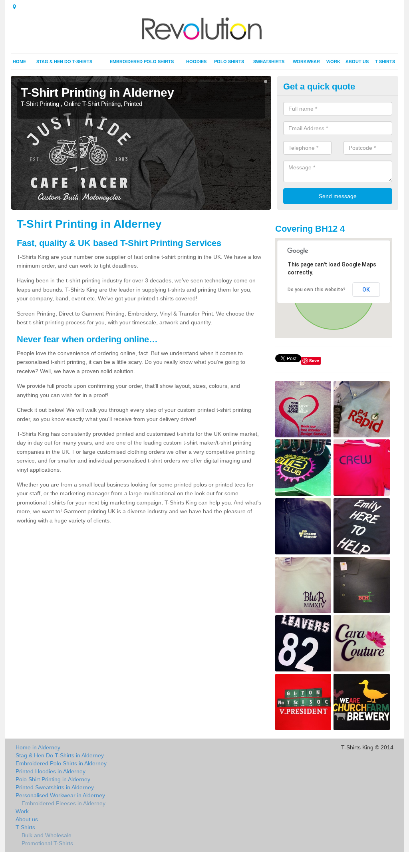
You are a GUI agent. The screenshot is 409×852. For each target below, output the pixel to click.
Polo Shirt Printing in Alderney (53, 779)
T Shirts (385, 61)
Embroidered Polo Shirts (142, 61)
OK (366, 289)
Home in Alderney (38, 747)
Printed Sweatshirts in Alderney (55, 787)
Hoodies (196, 61)
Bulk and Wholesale (46, 835)
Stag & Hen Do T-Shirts (64, 61)
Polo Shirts (229, 61)
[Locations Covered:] (14, 7)
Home (19, 61)
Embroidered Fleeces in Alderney (63, 803)
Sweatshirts (268, 61)
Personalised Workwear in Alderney (60, 795)
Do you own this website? (316, 289)
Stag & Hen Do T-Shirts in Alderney (60, 755)
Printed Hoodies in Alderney (50, 771)
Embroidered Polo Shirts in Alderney (61, 763)
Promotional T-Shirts (47, 843)
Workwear (306, 61)
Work (333, 61)
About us (357, 61)
